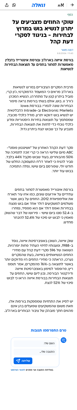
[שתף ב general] (7, 5)
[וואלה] (38, 5)
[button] (61, 5)
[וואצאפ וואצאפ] (14, 5)
